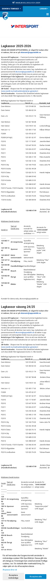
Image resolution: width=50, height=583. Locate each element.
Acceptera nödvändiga (13, 576)
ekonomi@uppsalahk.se (31, 52)
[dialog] (25, 566)
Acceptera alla (36, 576)
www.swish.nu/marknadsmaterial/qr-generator (19, 91)
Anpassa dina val (10, 570)
